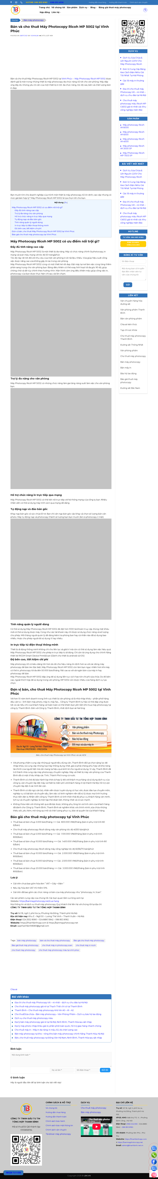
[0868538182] (21, 2)
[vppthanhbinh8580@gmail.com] (16, 2)
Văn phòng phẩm (129, 350)
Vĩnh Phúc (66, 79)
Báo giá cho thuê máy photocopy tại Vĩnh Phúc (34, 234)
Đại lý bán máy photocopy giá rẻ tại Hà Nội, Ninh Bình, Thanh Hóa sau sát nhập (53, 1022)
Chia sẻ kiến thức (128, 324)
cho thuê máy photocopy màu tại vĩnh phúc (59, 950)
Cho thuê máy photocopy (133, 356)
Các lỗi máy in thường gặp (132, 82)
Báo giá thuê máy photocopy (25, 945)
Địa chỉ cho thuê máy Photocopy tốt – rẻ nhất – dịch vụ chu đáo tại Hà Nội (51, 1002)
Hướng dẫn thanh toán (118, 2)
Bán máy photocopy (34, 20)
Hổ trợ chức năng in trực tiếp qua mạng (33, 216)
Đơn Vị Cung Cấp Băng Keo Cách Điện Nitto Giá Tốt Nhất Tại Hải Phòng (133, 72)
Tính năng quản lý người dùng (29, 222)
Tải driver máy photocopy (58, 1134)
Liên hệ (55, 12)
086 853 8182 (127, 1127)
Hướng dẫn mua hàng (97, 2)
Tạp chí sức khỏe (128, 330)
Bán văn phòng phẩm (131, 318)
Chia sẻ (13, 989)
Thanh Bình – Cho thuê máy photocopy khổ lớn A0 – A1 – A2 (44, 1010)
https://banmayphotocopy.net (130, 1142)
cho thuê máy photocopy (23, 950)
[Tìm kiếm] (145, 10)
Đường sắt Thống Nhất (131, 345)
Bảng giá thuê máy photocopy (115, 7)
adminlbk (35, 35)
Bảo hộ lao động (128, 373)
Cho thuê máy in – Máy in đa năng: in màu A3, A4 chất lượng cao (46, 1030)
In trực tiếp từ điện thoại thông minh (32, 225)
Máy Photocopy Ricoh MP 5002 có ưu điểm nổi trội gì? (37, 207)
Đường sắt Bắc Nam (130, 388)
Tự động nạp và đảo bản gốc (28, 219)
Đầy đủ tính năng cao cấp (27, 210)
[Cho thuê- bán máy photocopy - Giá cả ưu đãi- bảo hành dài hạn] (22, 10)
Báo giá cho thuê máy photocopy (89, 940)
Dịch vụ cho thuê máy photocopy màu (34, 1018)
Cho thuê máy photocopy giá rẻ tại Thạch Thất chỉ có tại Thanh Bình (48, 1006)
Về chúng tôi (58, 7)
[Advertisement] (60, 60)
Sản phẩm (72, 7)
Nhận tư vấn (13, 1173)
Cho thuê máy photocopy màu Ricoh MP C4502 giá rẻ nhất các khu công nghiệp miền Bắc (133, 105)
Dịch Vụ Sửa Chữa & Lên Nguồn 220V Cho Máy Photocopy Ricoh (131, 61)
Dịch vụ (83, 7)
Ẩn (66, 202)
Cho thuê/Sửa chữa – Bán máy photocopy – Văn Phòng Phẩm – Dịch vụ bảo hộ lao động (58, 1014)
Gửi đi (105, 1070)
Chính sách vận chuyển (139, 2)
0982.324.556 (131, 1124)
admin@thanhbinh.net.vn (132, 1145)
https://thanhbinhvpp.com (136, 1139)
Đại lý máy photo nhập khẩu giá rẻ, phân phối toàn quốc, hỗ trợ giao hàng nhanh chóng (58, 1026)
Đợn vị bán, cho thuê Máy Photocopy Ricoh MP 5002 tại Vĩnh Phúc (43, 231)
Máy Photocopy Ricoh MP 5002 (90, 79)
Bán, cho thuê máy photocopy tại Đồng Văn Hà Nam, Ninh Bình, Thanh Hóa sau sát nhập (58, 1038)
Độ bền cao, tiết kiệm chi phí (28, 228)
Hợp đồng (45, 12)
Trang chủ (44, 7)
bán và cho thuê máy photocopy (55, 940)
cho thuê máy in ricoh (86, 945)
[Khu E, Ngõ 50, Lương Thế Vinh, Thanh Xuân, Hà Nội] (11, 2)
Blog (92, 7)
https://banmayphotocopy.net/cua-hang (39, 901)
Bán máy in (125, 368)
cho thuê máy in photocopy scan (57, 945)
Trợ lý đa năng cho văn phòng (29, 213)
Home (15, 20)
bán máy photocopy (26, 940)
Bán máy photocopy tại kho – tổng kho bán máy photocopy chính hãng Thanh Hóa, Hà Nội (59, 1034)
